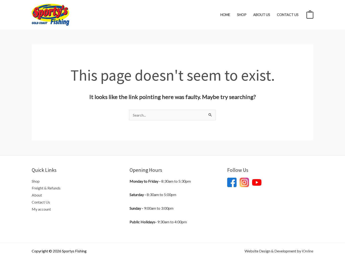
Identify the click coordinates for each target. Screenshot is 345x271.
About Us (261, 15)
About (37, 195)
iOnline (307, 251)
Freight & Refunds (46, 188)
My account (41, 209)
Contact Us (288, 15)
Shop (241, 15)
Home (225, 15)
